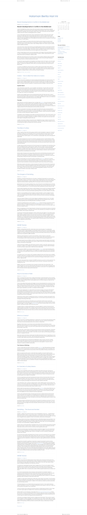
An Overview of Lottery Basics (26, 366)
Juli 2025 (59, 39)
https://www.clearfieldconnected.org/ (44, 491)
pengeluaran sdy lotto (61, 125)
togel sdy (59, 114)
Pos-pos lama (19, 506)
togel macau (60, 130)
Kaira (23, 514)
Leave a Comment (27, 72)
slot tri (59, 74)
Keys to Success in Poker (25, 274)
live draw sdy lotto (61, 128)
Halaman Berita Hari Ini (43, 16)
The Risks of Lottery (23, 128)
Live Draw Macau (61, 58)
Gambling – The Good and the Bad (28, 409)
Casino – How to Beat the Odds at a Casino (30, 76)
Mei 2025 (59, 41)
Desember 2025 (60, 38)
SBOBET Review (22, 225)
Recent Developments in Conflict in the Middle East (33, 22)
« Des (59, 32)
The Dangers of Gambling (25, 174)
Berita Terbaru (22, 72)
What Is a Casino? (23, 315)
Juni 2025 (59, 40)
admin (28, 24)
